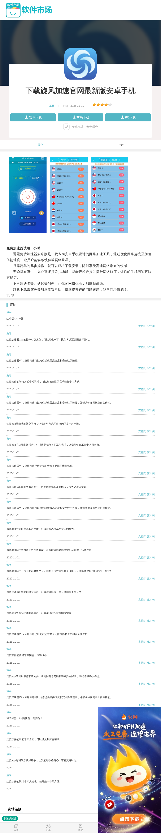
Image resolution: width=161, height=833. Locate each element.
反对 (149, 326)
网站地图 (10, 818)
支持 (140, 326)
